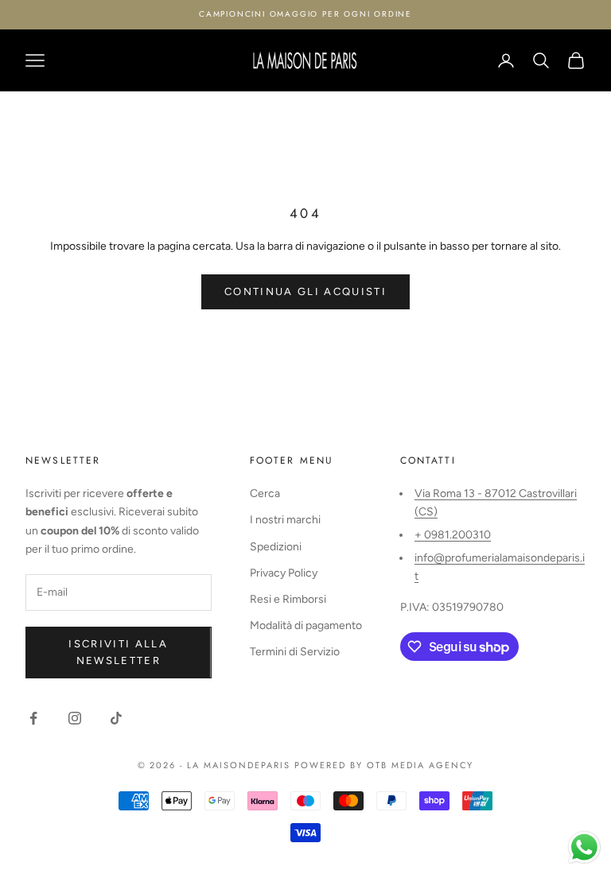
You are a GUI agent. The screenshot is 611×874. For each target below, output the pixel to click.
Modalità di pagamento (306, 625)
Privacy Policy (283, 573)
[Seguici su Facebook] (33, 718)
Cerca (265, 493)
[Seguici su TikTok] (116, 718)
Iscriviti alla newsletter (118, 652)
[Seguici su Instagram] (75, 718)
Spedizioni (276, 547)
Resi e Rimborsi (288, 599)
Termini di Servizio (295, 651)
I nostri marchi (285, 519)
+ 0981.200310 (452, 535)
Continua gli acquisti (305, 291)
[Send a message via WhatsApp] (584, 847)
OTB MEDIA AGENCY (420, 765)
